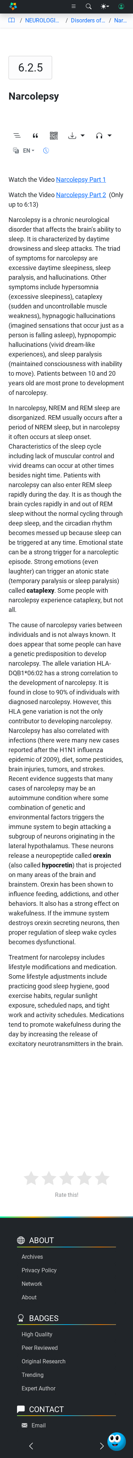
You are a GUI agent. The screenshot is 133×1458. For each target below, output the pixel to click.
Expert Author (38, 1388)
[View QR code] (53, 136)
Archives (32, 1256)
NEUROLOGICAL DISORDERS (44, 20)
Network (32, 1283)
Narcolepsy (120, 20)
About (29, 1297)
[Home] (13, 7)
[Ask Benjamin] (116, 1441)
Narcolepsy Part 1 (81, 179)
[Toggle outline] (17, 136)
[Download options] (76, 136)
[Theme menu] (105, 7)
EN (26, 150)
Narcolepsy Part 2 (81, 195)
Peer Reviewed (40, 1348)
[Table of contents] (11, 20)
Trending (33, 1375)
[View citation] (35, 136)
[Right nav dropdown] (73, 7)
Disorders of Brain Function (88, 20)
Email (39, 1425)
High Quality (37, 1334)
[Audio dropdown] (103, 136)
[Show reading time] (46, 150)
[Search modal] (88, 7)
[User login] (121, 7)
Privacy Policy (39, 1270)
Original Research (44, 1361)
